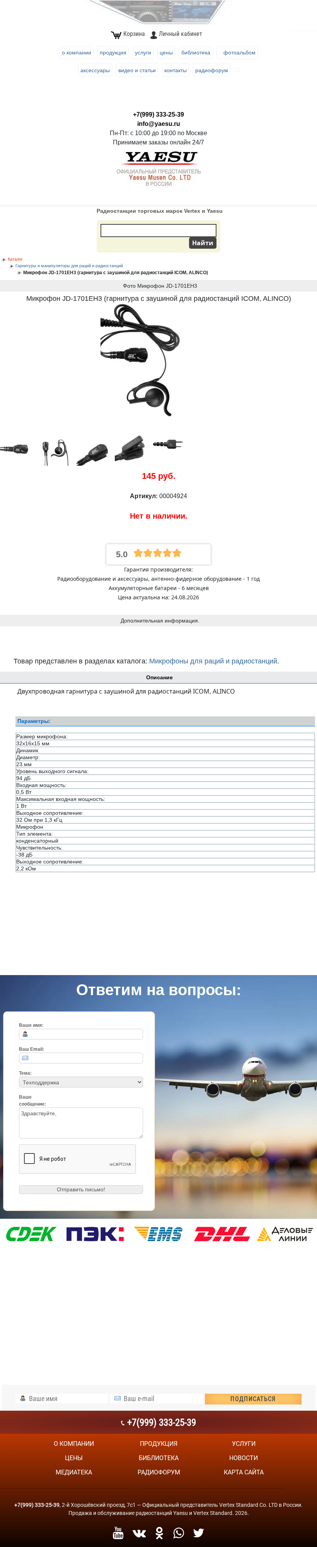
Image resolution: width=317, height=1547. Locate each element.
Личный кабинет (180, 33)
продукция (158, 1443)
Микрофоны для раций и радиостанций (213, 661)
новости (243, 1458)
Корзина (134, 33)
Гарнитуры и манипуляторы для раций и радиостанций (69, 265)
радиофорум (159, 1472)
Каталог (15, 259)
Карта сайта (244, 1472)
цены (74, 1458)
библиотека (159, 1458)
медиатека (74, 1472)
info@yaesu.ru (158, 123)
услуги (244, 1443)
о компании (74, 1443)
